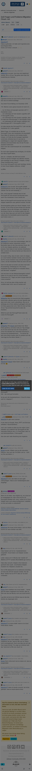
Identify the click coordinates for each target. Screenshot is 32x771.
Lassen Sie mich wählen (8, 388)
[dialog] (16, 385)
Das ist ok (26, 388)
